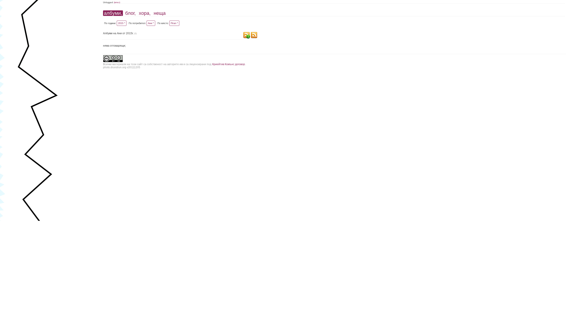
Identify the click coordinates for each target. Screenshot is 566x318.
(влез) (117, 2)
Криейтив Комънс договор (228, 64)
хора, (145, 13)
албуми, (113, 13)
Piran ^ (174, 23)
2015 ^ (121, 23)
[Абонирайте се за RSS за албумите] (254, 36)
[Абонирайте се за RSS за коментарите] (246, 36)
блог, (130, 13)
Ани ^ (151, 23)
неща (160, 13)
